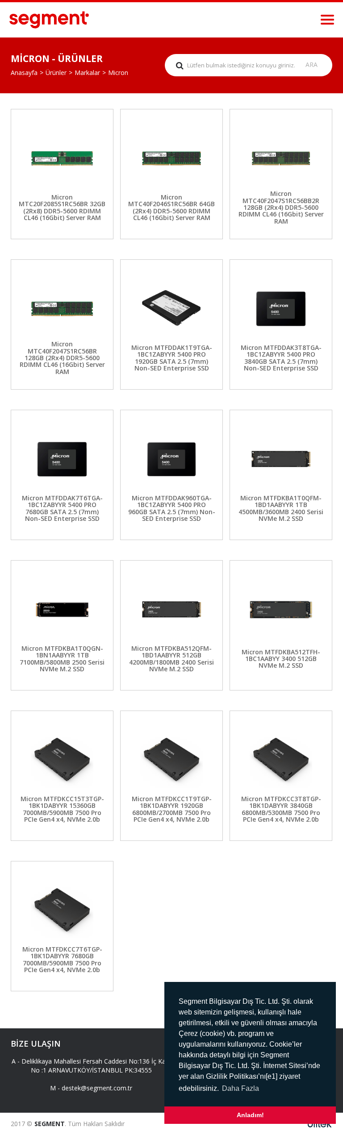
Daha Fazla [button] (240, 1088)
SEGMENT (49, 1123)
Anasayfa (24, 72)
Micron (118, 72)
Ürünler (56, 72)
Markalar (87, 72)
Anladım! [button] (250, 1115)
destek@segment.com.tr (97, 1088)
